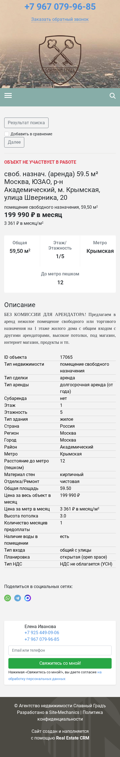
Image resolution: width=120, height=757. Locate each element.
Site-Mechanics (64, 712)
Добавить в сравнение (31, 134)
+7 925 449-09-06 (42, 632)
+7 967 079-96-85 (42, 639)
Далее (14, 142)
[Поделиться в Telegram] (17, 598)
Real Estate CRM (72, 738)
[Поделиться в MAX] (27, 598)
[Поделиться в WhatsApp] (7, 598)
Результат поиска (26, 122)
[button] (60, 19)
